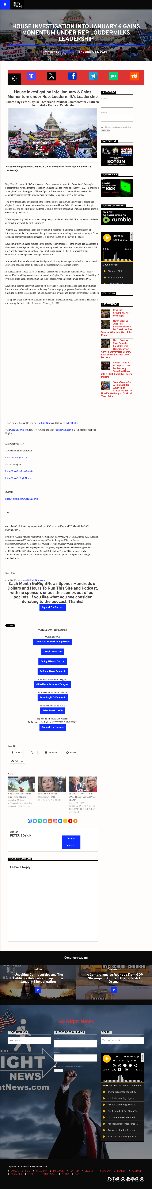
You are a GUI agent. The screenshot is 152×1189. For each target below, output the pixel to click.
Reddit (31, 1174)
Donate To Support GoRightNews (52, 641)
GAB (77, 1174)
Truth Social (49, 1174)
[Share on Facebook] (72, 75)
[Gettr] (70, 821)
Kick (27, 1171)
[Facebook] (30, 821)
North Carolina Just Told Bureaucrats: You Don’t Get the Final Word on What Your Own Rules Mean (117, 328)
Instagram (105, 1171)
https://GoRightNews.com (33, 580)
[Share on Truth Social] (31, 75)
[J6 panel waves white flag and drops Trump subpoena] (21, 784)
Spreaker (16, 1174)
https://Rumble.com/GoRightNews (21, 499)
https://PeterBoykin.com (16, 457)
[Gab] (40, 821)
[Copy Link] (65, 821)
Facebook (58, 1171)
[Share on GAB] (113, 75)
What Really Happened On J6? (76, 19)
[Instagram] (55, 821)
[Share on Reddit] (134, 75)
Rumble (121, 1171)
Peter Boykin (69, 52)
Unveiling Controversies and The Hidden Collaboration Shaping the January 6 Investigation (38, 978)
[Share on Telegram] (93, 75)
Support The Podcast (53, 607)
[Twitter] (45, 821)
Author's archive (71, 842)
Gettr (65, 1174)
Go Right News (44, 423)
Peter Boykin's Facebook (52, 697)
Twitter (74, 1171)
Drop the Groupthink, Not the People (121, 313)
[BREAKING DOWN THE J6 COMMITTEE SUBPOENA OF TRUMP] (83, 784)
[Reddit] (50, 821)
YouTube (136, 1171)
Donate (15, 1171)
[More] (75, 821)
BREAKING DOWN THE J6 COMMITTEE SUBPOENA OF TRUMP (82, 797)
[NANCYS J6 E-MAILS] (52, 784)
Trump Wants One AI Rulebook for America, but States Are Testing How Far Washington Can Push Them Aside (117, 389)
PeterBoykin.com (63, 429)
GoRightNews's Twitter (53, 661)
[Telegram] (35, 821)
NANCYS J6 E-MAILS (47, 794)
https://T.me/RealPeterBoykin (19, 471)
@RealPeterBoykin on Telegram (52, 684)
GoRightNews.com (19, 429)
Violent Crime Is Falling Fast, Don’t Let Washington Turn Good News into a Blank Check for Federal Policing (116, 370)
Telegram (41, 1171)
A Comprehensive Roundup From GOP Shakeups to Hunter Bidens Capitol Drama (115, 978)
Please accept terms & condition (118, 127)
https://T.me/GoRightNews (18, 478)
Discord (89, 1171)
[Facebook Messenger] (60, 821)
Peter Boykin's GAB (52, 710)
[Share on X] (51, 75)
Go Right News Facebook (52, 671)
